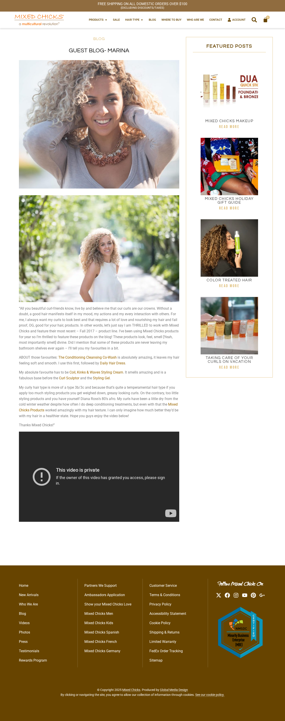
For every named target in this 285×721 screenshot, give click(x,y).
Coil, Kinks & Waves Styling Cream (96, 372)
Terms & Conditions (164, 595)
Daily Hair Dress (112, 363)
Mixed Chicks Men (98, 613)
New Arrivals (29, 595)
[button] (254, 20)
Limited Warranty (162, 642)
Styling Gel (101, 378)
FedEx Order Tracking (166, 651)
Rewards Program (33, 660)
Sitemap (156, 660)
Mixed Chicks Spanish (101, 632)
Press (23, 642)
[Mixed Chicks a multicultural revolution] (39, 19)
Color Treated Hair (229, 280)
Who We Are (28, 604)
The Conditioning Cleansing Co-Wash (87, 357)
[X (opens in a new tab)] (218, 595)
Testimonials (29, 651)
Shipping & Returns (164, 632)
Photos (24, 632)
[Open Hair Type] (141, 20)
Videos (24, 623)
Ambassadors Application (104, 595)
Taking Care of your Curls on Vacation (229, 360)
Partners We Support (100, 585)
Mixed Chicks (131, 690)
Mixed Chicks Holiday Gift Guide (229, 201)
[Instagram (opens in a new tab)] (236, 595)
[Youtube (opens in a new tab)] (244, 595)
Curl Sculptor (69, 378)
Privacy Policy (160, 604)
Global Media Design (174, 690)
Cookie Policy (160, 623)
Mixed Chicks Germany (102, 651)
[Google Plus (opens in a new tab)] (262, 595)
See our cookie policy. (209, 695)
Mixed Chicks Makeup (229, 121)
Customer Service (163, 585)
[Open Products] (106, 20)
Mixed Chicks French (100, 642)
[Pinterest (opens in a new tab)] (253, 595)
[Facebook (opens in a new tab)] (227, 595)
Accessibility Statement (167, 613)
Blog (99, 39)
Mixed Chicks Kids (98, 623)
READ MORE (229, 126)
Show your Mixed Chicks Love (107, 604)
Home (23, 585)
